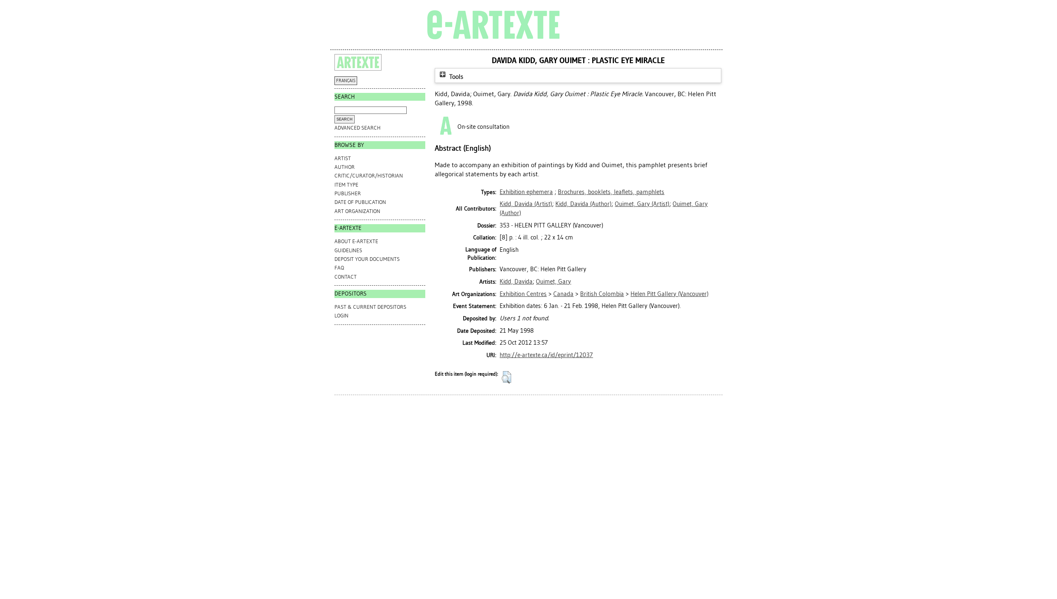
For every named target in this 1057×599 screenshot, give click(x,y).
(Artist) (526, 204)
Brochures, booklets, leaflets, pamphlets (611, 192)
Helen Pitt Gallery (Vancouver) (669, 294)
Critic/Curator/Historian (368, 176)
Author (344, 167)
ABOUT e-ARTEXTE (356, 241)
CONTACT (345, 277)
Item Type (346, 185)
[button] (506, 377)
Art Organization (357, 211)
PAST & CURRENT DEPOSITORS (370, 307)
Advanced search (357, 128)
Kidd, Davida (516, 281)
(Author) (583, 204)
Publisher (347, 193)
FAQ (339, 268)
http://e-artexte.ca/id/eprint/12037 (546, 355)
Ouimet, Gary (553, 281)
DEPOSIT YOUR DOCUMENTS (367, 259)
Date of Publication (360, 202)
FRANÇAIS (345, 80)
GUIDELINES (348, 250)
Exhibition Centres (523, 294)
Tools (455, 76)
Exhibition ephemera (526, 192)
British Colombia (602, 294)
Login (341, 316)
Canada (563, 294)
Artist (342, 158)
